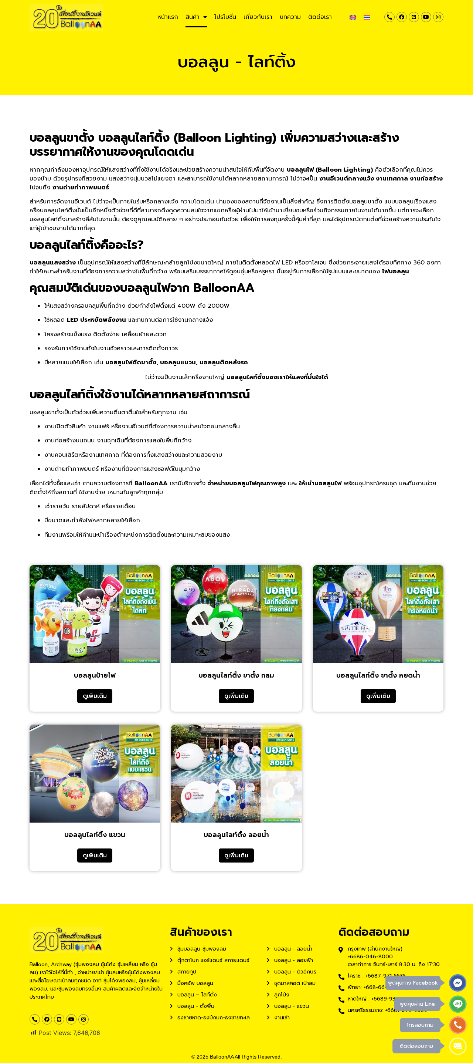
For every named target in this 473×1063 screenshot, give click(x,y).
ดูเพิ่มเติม (95, 696)
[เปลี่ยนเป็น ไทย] (367, 17)
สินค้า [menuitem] (193, 17)
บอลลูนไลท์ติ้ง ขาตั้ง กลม (236, 675)
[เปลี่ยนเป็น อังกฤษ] (353, 17)
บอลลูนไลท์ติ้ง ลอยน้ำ (236, 835)
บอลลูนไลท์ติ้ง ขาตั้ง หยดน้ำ (378, 675)
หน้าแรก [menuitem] (167, 17)
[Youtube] (426, 17)
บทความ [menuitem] (290, 17)
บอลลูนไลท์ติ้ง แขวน (94, 835)
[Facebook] (402, 17)
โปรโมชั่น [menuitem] (225, 17)
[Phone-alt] (389, 17)
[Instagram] (438, 17)
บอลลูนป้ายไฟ (95, 675)
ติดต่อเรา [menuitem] (320, 17)
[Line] (414, 17)
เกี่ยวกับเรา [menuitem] (258, 17)
